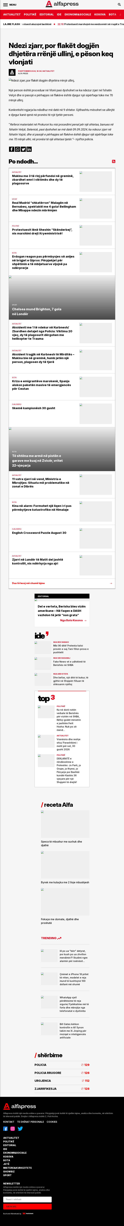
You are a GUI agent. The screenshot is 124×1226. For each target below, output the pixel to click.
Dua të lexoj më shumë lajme (28, 583)
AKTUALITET (12, 14)
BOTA (112, 14)
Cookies (52, 1121)
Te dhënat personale (30, 1121)
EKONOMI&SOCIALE (78, 14)
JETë (6, 1164)
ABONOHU (11, 1206)
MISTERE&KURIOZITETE (17, 1167)
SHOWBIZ (9, 1171)
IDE (59, 14)
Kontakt (8, 1121)
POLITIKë (30, 14)
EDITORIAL (47, 14)
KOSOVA (100, 14)
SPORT (7, 1175)
